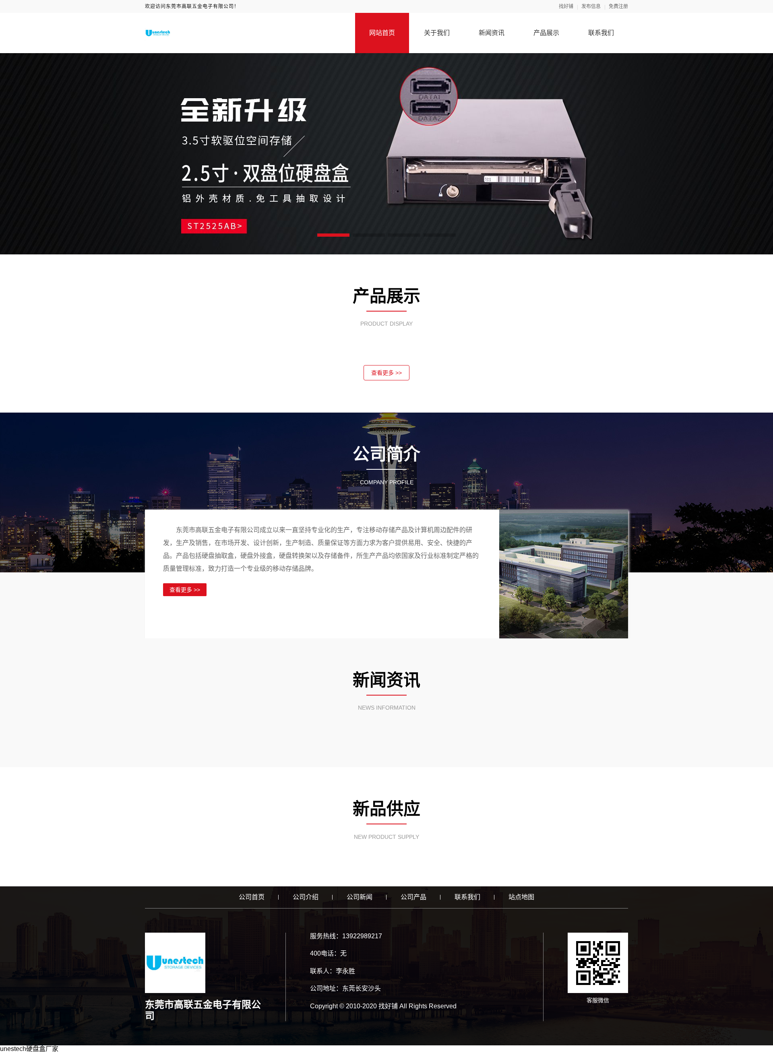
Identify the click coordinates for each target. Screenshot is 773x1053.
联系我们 (601, 32)
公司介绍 (305, 897)
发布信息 (591, 6)
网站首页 (382, 32)
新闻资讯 (491, 32)
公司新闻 (359, 897)
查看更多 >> (386, 373)
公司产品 (413, 897)
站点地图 (521, 897)
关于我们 (437, 32)
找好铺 (566, 6)
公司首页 (252, 897)
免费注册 (618, 6)
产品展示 (546, 32)
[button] (333, 235)
